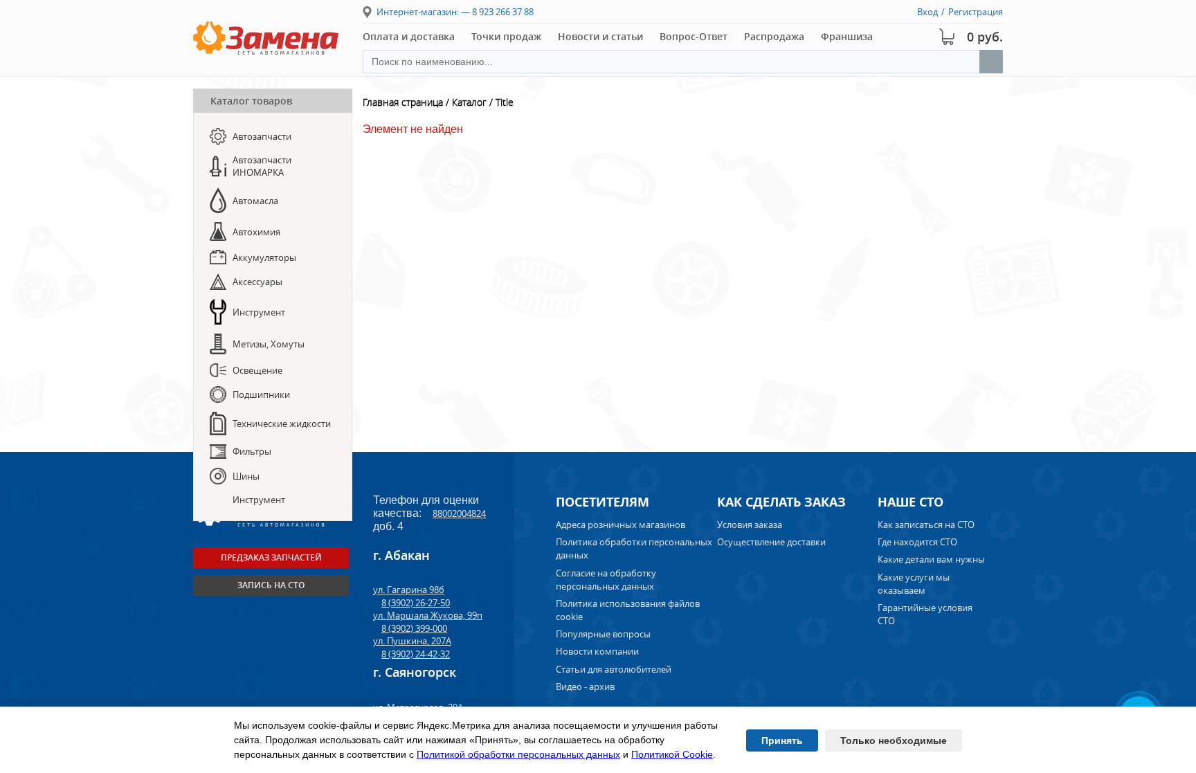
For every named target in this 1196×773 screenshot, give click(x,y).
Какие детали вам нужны (931, 559)
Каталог (469, 102)
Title (505, 102)
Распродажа (774, 36)
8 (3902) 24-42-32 (415, 654)
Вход (927, 12)
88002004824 (459, 513)
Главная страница (403, 102)
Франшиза (847, 36)
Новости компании (597, 651)
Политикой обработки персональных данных (518, 754)
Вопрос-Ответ (693, 36)
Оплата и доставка (409, 36)
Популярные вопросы (603, 634)
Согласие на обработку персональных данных (606, 579)
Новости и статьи (600, 36)
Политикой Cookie (672, 754)
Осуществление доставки (771, 542)
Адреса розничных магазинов (620, 524)
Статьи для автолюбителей (613, 669)
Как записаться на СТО (926, 524)
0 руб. (985, 36)
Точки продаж (506, 36)
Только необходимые (893, 740)
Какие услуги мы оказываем (914, 584)
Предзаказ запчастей (271, 557)
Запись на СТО (271, 585)
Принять (782, 740)
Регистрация (975, 12)
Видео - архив (585, 686)
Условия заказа (749, 524)
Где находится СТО (917, 542)
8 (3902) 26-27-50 (415, 603)
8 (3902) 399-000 (414, 628)
